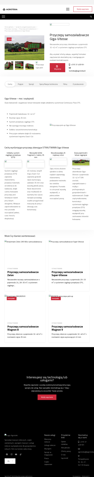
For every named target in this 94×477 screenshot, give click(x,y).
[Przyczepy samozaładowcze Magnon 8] (25, 307)
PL (9, 461)
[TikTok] (20, 454)
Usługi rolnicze (49, 445)
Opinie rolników (64, 442)
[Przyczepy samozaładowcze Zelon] (25, 253)
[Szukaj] (91, 16)
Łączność (64, 458)
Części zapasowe (48, 463)
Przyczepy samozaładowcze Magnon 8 (23, 328)
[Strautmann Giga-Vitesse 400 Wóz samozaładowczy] (19, 65)
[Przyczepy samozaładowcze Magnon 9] (69, 307)
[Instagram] (11, 454)
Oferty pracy (66, 451)
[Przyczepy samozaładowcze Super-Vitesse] (69, 253)
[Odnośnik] (10, 9)
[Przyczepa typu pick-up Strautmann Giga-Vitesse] (9, 65)
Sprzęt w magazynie (48, 453)
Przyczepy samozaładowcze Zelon (23, 273)
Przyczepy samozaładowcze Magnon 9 (67, 328)
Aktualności (65, 447)
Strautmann (12, 268)
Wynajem (47, 448)
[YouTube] (16, 454)
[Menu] (68, 9)
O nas (63, 454)
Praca (46, 458)
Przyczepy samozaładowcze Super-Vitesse (67, 273)
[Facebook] (7, 454)
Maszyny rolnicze (47, 440)
